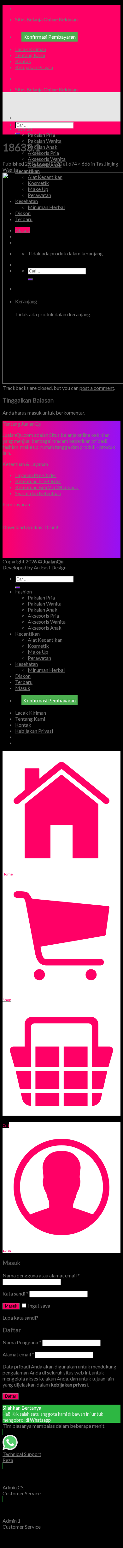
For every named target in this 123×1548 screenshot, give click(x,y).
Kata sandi (15, 1293)
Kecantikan (27, 171)
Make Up (38, 652)
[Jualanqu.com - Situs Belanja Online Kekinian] (56, 106)
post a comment (96, 388)
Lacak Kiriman (30, 49)
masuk (34, 413)
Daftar (10, 1396)
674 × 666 (79, 164)
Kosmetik (38, 646)
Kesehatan (26, 664)
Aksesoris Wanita (47, 159)
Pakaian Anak (42, 147)
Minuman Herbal (46, 670)
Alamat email (18, 1354)
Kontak (23, 61)
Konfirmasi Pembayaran (49, 37)
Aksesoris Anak (45, 628)
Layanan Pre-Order (35, 475)
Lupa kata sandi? (20, 1318)
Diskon (23, 676)
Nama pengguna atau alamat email (41, 1275)
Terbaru (23, 682)
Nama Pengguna (22, 1342)
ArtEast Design (50, 567)
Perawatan (39, 658)
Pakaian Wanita (45, 141)
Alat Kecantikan (45, 640)
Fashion (23, 129)
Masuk (11, 1306)
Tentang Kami (30, 55)
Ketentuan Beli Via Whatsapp (47, 487)
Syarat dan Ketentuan (38, 493)
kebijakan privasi (69, 1384)
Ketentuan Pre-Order (38, 481)
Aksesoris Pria (43, 153)
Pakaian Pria (41, 135)
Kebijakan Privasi (34, 67)
